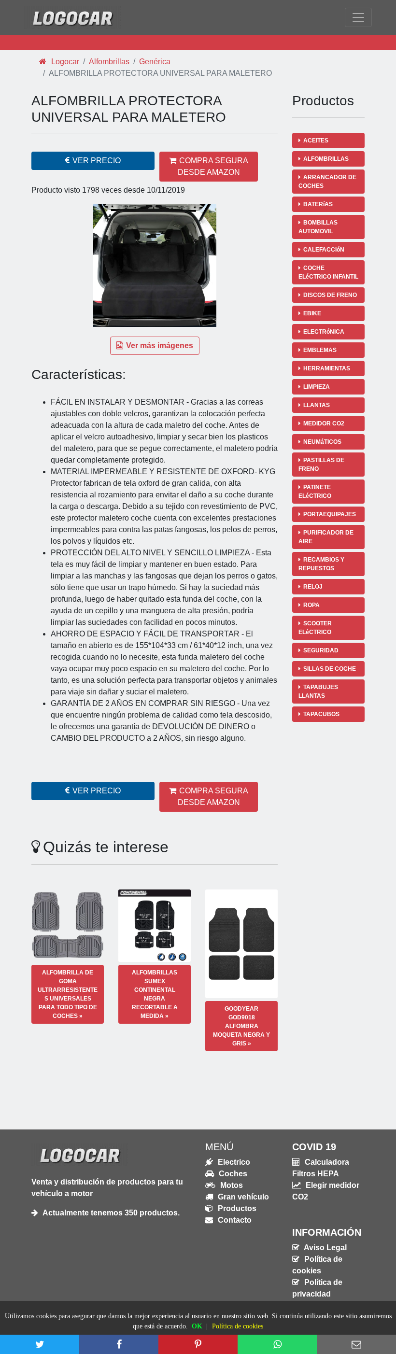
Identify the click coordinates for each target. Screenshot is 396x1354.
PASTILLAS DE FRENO (321, 464)
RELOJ (313, 586)
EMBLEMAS (320, 350)
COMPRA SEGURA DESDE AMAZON (213, 166)
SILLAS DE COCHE (329, 668)
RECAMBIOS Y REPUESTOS (321, 564)
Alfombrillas (109, 61)
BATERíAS (318, 204)
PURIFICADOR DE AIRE (326, 537)
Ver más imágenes (159, 345)
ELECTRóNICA (323, 331)
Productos (236, 1208)
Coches (232, 1174)
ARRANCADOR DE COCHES (327, 181)
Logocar (64, 61)
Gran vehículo (242, 1197)
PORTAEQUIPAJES (329, 514)
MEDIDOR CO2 (323, 423)
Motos (230, 1185)
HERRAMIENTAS (326, 368)
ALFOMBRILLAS (326, 158)
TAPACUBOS (321, 714)
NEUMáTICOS (322, 441)
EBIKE (312, 313)
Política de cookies (237, 1326)
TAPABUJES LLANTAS (318, 691)
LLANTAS (316, 405)
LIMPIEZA (316, 386)
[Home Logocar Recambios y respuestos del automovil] (72, 17)
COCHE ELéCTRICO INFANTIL (328, 272)
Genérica (154, 61)
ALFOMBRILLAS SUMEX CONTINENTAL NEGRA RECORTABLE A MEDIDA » (155, 994)
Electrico (233, 1162)
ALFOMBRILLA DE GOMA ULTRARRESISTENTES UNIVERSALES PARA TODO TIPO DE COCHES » (68, 994)
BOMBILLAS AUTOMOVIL (318, 227)
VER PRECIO (96, 160)
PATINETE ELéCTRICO (314, 491)
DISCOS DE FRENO (330, 295)
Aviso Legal (324, 1247)
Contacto (234, 1220)
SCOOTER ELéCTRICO (315, 627)
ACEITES (315, 140)
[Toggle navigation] (358, 17)
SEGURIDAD (321, 650)
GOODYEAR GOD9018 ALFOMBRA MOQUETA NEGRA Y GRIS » (241, 1026)
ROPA (311, 605)
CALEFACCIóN (323, 249)
